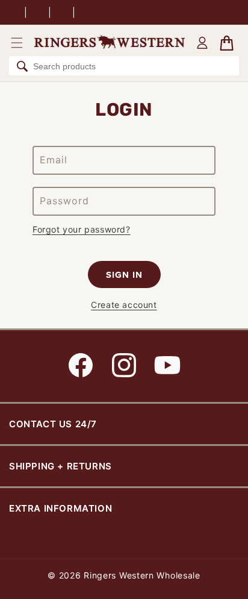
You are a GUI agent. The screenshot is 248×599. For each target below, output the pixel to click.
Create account (124, 305)
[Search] (22, 66)
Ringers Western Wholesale (142, 575)
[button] (17, 43)
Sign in (124, 274)
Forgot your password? (82, 229)
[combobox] (124, 65)
